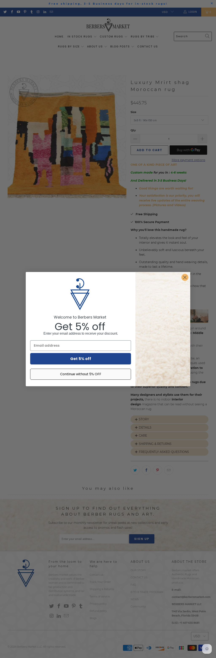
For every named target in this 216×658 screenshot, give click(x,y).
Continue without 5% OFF (80, 374)
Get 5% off (80, 358)
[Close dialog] (185, 277)
